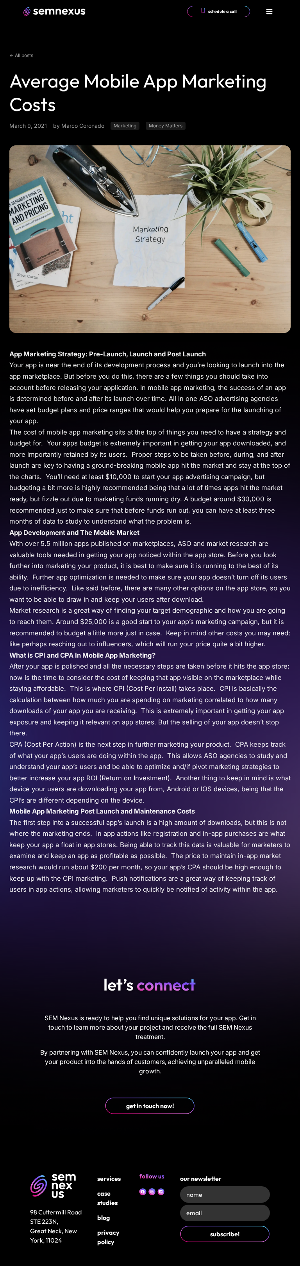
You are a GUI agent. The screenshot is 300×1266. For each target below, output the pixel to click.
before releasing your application (86, 388)
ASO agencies (225, 756)
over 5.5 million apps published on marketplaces (99, 543)
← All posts (21, 55)
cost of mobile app (51, 432)
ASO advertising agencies (238, 398)
